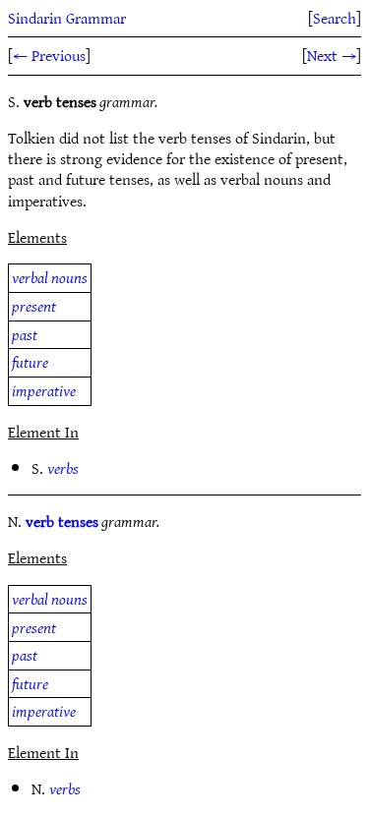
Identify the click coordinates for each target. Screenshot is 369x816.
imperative (44, 390)
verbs (63, 468)
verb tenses (62, 521)
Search (334, 17)
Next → (331, 55)
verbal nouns (50, 277)
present (34, 306)
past (24, 334)
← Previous (49, 55)
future (30, 362)
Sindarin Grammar (67, 17)
